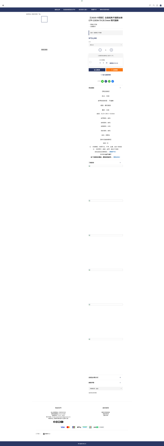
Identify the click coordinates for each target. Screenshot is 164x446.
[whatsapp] (109, 81)
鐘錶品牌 (57, 9)
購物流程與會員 (104, 9)
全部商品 (28, 14)
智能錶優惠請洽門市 (69, 9)
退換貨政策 (106, 414)
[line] (102, 81)
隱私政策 (105, 415)
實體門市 (94, 9)
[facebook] (106, 81)
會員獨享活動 (83, 9)
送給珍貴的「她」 (36, 14)
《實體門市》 (112, 151)
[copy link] (112, 81)
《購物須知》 (117, 157)
